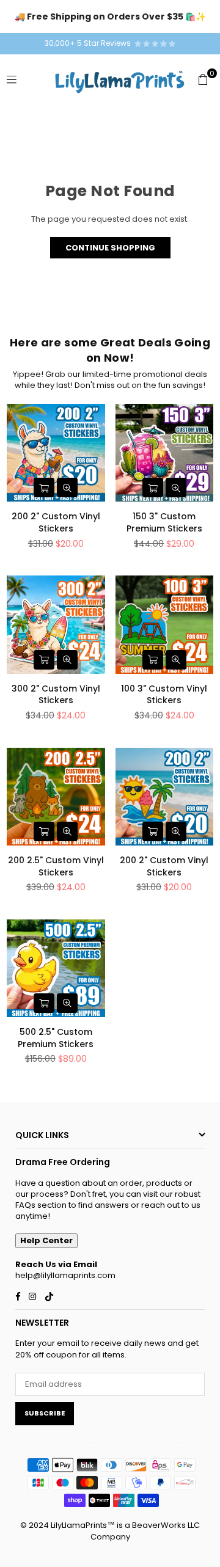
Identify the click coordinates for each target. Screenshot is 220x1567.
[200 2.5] (56, 797)
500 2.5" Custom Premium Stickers (56, 1038)
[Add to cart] (44, 487)
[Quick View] (67, 487)
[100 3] (165, 624)
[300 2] (56, 624)
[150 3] (165, 453)
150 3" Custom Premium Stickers (164, 522)
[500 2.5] (56, 968)
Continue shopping (110, 248)
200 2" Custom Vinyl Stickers (56, 522)
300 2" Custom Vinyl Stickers (56, 694)
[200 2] (56, 453)
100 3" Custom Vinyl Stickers (164, 694)
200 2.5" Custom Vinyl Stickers (56, 866)
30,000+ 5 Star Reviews (89, 43)
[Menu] (12, 79)
